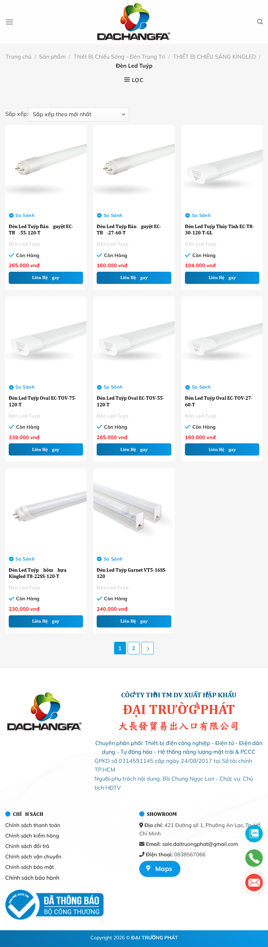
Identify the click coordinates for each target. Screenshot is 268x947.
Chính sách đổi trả (27, 846)
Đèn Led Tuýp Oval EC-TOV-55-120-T (130, 401)
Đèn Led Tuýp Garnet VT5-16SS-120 (132, 573)
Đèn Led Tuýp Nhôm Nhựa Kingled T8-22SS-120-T (38, 573)
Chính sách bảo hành (32, 877)
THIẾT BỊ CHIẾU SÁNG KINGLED (214, 56)
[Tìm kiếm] (260, 22)
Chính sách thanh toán (32, 825)
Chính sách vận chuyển (33, 856)
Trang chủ (18, 56)
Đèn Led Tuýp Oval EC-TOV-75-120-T (42, 401)
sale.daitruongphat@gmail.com (200, 844)
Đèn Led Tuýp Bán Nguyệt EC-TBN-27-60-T (129, 229)
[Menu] (9, 21)
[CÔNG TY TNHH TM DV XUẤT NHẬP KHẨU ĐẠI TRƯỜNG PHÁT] (134, 22)
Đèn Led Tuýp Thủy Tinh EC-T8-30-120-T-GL (219, 229)
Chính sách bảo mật (29, 867)
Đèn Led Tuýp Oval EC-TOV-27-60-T (219, 401)
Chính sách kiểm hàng (32, 835)
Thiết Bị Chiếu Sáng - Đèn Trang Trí (119, 56)
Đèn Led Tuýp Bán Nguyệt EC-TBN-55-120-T (41, 229)
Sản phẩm (52, 56)
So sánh (25, 215)
